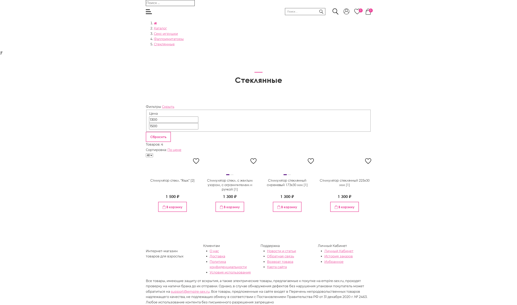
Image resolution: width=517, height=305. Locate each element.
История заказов (338, 256)
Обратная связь (280, 256)
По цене (174, 150)
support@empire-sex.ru (190, 292)
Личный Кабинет (338, 251)
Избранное (334, 262)
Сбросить (158, 137)
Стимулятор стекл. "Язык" (170, 180)
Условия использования (230, 272)
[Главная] (155, 23)
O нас (214, 251)
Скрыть (168, 107)
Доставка (217, 256)
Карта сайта (277, 267)
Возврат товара (280, 262)
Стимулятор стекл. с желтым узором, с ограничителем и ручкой (230, 185)
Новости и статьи (281, 251)
